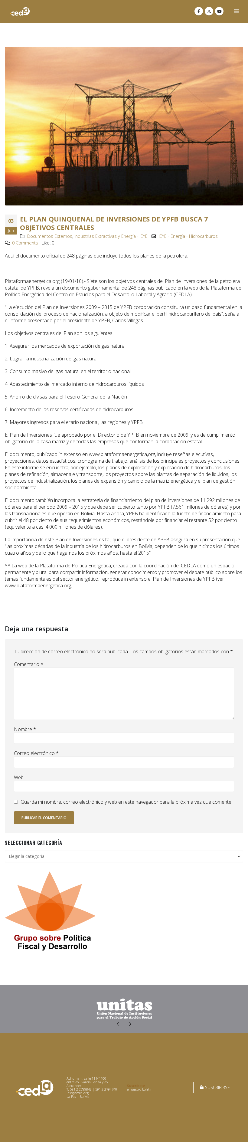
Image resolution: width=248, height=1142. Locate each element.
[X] (209, 11)
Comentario (28, 664)
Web (19, 777)
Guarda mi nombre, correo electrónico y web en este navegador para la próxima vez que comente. (126, 802)
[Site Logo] (20, 11)
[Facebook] (198, 11)
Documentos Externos (49, 236)
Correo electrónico (36, 753)
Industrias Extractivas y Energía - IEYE (111, 236)
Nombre (25, 729)
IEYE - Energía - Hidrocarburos (188, 236)
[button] (236, 11)
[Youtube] (219, 11)
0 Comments (25, 243)
